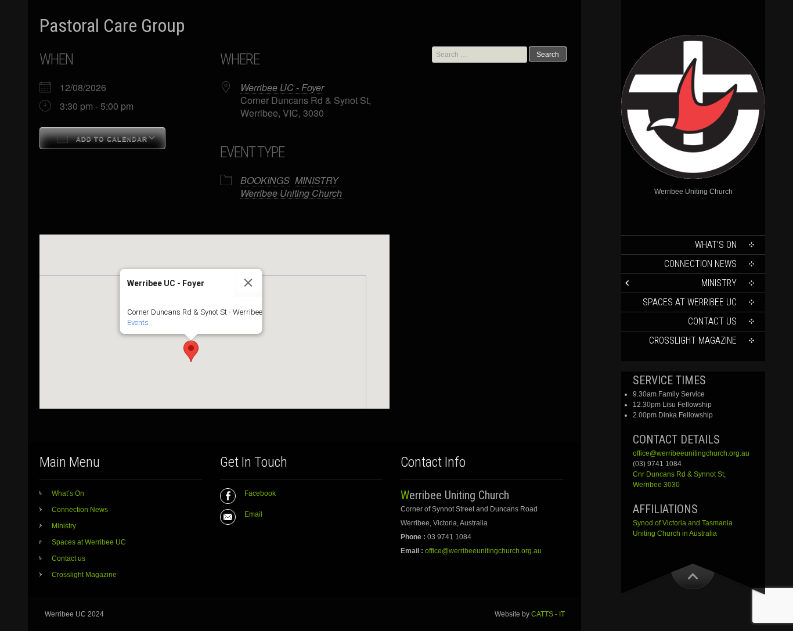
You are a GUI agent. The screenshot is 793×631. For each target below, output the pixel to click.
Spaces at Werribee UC (690, 302)
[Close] (248, 283)
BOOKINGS (265, 180)
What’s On (716, 244)
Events (138, 322)
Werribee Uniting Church (291, 193)
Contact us (712, 321)
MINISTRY (316, 180)
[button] (191, 351)
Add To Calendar (110, 138)
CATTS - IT (548, 614)
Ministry (719, 283)
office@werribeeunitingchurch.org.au (691, 453)
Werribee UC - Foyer (282, 87)
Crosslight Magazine (693, 340)
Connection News (700, 263)
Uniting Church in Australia (675, 533)
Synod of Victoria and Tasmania (683, 523)
